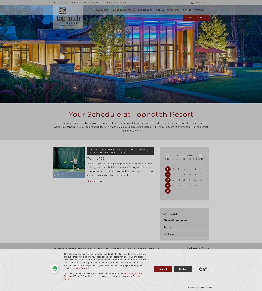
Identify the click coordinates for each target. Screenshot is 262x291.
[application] (131, 270)
